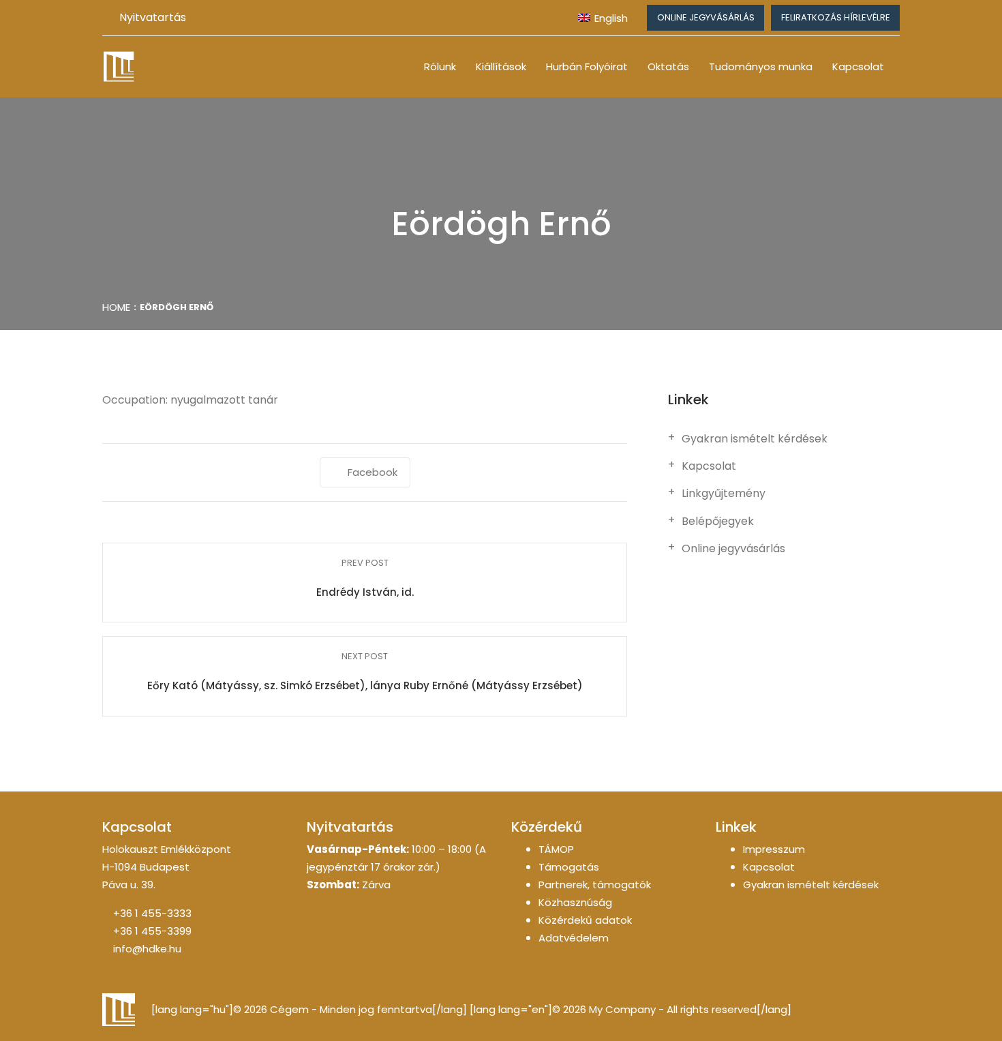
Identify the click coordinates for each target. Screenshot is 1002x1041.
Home (116, 307)
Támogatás (568, 867)
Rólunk (440, 66)
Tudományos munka (761, 66)
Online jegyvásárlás (706, 17)
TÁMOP (556, 849)
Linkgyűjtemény (723, 493)
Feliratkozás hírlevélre (835, 17)
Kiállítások (501, 66)
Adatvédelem (573, 938)
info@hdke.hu (147, 948)
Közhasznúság (575, 902)
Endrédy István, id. (365, 592)
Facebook (372, 472)
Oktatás (668, 66)
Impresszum (774, 849)
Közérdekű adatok (585, 920)
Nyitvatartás (152, 17)
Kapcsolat (858, 66)
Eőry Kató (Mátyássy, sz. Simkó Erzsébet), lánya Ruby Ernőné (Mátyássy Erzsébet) (365, 685)
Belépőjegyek (718, 521)
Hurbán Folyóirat (587, 66)
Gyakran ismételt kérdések (755, 439)
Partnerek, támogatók (594, 884)
